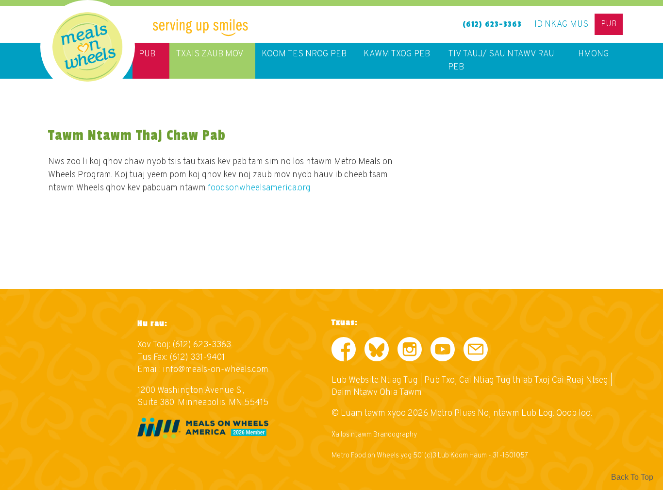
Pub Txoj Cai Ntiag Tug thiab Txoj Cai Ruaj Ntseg (516, 380)
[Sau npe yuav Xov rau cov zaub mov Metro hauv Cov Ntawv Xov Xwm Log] (476, 351)
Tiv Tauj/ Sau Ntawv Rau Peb (501, 61)
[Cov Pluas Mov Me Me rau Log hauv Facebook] (344, 351)
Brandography (395, 434)
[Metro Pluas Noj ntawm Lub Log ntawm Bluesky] (377, 351)
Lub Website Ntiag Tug (375, 380)
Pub (608, 24)
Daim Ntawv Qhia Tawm (377, 392)
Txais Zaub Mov (210, 54)
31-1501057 (510, 455)
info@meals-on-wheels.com (215, 369)
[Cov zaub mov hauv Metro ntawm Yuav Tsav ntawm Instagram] (410, 351)
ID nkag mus (561, 24)
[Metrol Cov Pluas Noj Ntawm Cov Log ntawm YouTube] (443, 351)
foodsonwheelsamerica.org (259, 188)
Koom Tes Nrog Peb (304, 54)
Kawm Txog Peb (397, 54)
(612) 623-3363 (492, 24)
